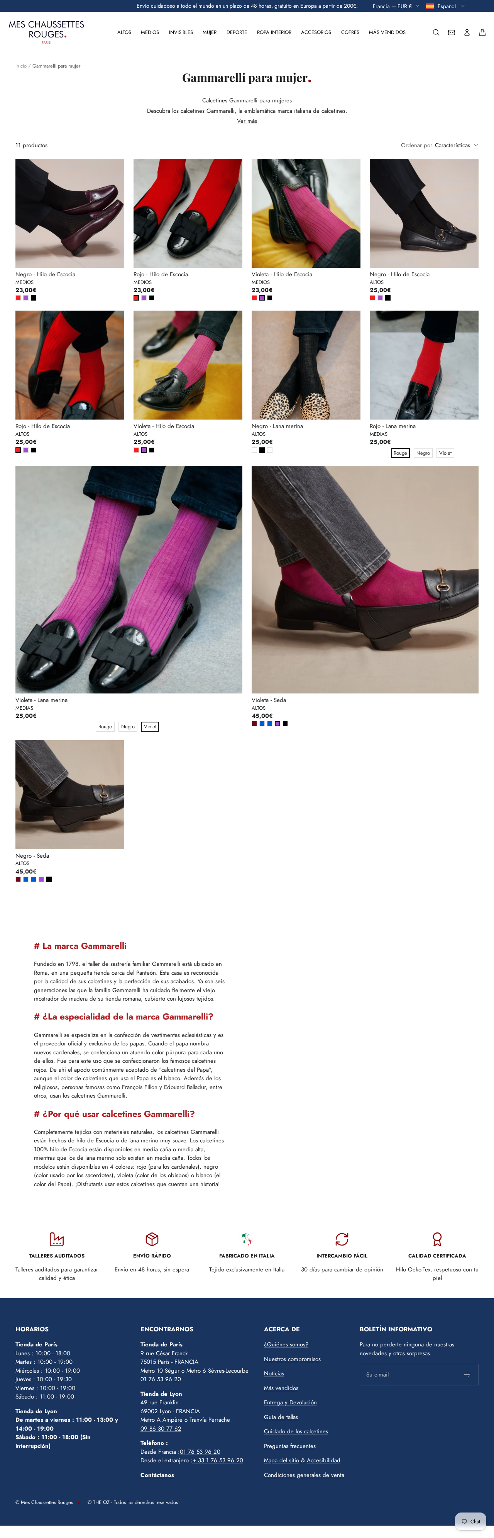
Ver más (247, 121)
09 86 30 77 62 (160, 1428)
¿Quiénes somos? (286, 1344)
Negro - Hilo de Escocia (45, 274)
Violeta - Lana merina (41, 700)
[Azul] (262, 723)
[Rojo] (18, 298)
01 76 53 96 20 (160, 1379)
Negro (423, 453)
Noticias (274, 1373)
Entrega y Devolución (290, 1402)
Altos (124, 32)
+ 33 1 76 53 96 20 (218, 1460)
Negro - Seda (32, 855)
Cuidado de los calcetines (296, 1431)
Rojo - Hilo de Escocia (161, 274)
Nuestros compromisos (292, 1359)
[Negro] (33, 298)
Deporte (237, 32)
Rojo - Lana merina (393, 426)
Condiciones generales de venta (304, 1475)
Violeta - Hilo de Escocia (282, 274)
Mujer (210, 32)
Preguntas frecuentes (290, 1446)
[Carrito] (482, 32)
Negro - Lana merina (277, 426)
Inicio (21, 66)
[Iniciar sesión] (467, 32)
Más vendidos (387, 32)
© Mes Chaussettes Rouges (44, 1502)
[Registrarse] (467, 1374)
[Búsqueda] (436, 32)
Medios (150, 32)
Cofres (350, 32)
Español (447, 6)
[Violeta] (26, 298)
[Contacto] (451, 32)
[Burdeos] (254, 723)
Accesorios (316, 32)
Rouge (400, 453)
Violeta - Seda (269, 700)
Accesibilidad (323, 1460)
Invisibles (181, 32)
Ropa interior (274, 32)
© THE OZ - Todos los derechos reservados (133, 1502)
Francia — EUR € (392, 6)
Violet (445, 453)
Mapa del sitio (281, 1460)
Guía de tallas (281, 1417)
